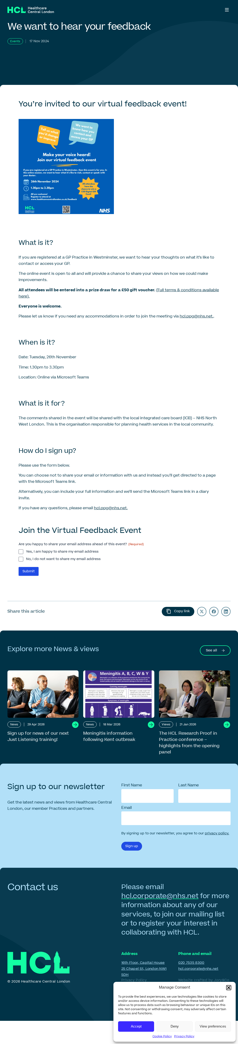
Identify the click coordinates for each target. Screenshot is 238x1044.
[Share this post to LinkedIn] (226, 611)
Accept (136, 1026)
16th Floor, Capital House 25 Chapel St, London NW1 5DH (144, 968)
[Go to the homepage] (30, 9)
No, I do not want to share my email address (63, 559)
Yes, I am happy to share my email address (62, 551)
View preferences (213, 1026)
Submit (29, 571)
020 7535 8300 (191, 962)
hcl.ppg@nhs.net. (196, 316)
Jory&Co (221, 980)
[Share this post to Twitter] (201, 611)
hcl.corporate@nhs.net (159, 896)
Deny (175, 1026)
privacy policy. (217, 833)
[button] (228, 987)
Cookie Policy (162, 1036)
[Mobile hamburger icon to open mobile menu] (227, 9)
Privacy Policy (184, 1036)
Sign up (131, 846)
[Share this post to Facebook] (213, 611)
